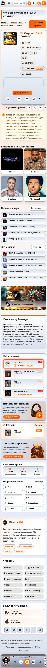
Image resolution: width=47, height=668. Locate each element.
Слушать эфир (25, 395)
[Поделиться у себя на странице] (27, 99)
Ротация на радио (12, 573)
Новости (8, 591)
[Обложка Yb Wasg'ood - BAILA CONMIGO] (10, 38)
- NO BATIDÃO (22, 253)
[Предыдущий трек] (21, 662)
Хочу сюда (39, 425)
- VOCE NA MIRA (23, 259)
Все (41, 356)
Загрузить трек (12, 417)
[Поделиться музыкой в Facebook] (29, 108)
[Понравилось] (8, 99)
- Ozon (19, 272)
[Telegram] (13, 630)
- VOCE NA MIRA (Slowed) (27, 265)
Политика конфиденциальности (19, 647)
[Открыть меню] (8, 3)
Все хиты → (38, 247)
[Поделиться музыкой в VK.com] (40, 108)
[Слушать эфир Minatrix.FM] (15, 365)
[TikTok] (7, 630)
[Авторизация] (44, 3)
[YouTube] (20, 630)
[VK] (40, 630)
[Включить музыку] (27, 662)
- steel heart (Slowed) (22, 227)
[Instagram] (27, 630)
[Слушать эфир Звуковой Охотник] (15, 395)
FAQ (27, 579)
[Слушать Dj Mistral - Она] (15, 386)
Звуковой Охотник (21, 391)
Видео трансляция (12, 579)
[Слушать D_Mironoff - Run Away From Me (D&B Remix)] (15, 376)
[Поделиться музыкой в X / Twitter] (35, 108)
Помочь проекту (32, 591)
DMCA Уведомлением (31, 138)
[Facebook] (33, 630)
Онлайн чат (9, 596)
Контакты (29, 596)
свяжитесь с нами (14, 135)
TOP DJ (8, 552)
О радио (8, 585)
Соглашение (24, 651)
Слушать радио (25, 366)
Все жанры (39, 482)
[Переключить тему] (31, 3)
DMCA (37, 647)
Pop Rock (11, 508)
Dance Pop (12, 492)
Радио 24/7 (10, 547)
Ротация (19, 552)
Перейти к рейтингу (13, 457)
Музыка (13, 23)
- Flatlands (17, 239)
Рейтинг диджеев (33, 573)
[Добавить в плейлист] (34, 99)
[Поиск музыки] (24, 3)
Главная (4, 23)
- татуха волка (22, 220)
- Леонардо (21, 214)
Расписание (30, 585)
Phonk (20, 23)
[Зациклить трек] (15, 662)
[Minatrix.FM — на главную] (3, 3)
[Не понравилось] (19, 99)
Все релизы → (37, 208)
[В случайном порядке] (39, 662)
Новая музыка (25, 547)
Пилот (21, 362)
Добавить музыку (38, 24)
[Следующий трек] (33, 662)
